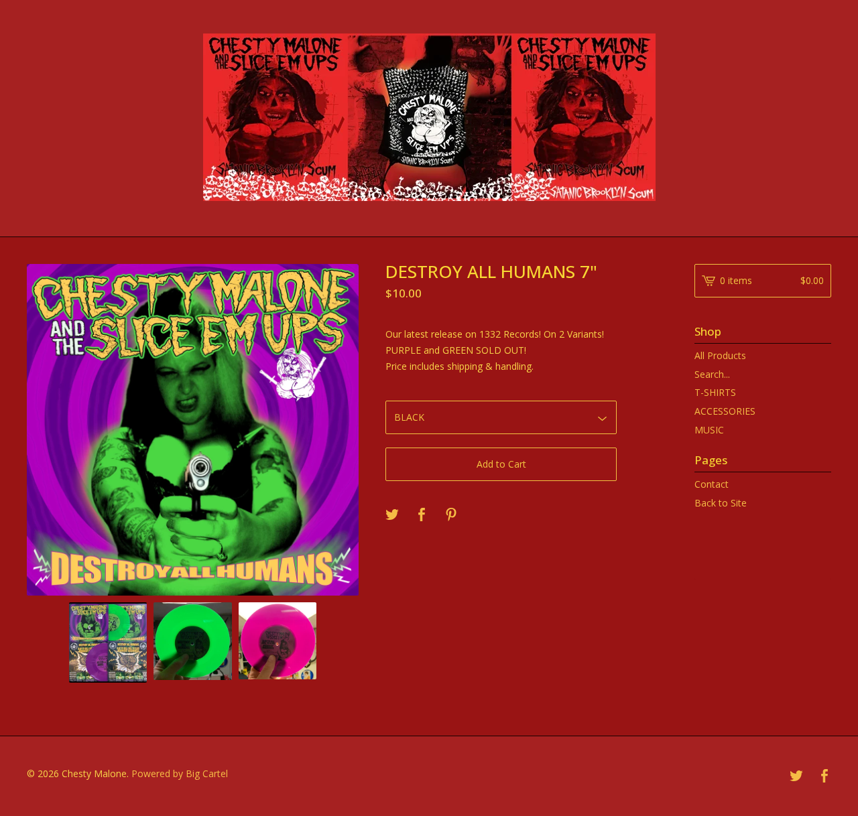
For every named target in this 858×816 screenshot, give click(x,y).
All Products (720, 355)
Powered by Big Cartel (179, 773)
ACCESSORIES (724, 411)
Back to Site (720, 502)
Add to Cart (501, 464)
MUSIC (709, 429)
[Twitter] (796, 776)
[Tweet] (392, 515)
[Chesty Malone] (429, 117)
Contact (711, 484)
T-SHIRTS (715, 392)
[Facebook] (824, 776)
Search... (712, 374)
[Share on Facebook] (421, 515)
